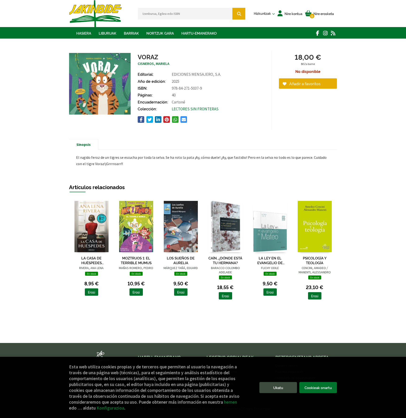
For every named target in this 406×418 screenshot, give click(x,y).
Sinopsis (83, 144)
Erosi (91, 292)
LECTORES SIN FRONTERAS (195, 108)
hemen (230, 402)
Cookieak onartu (318, 387)
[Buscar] (238, 14)
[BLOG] (333, 33)
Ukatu (278, 387)
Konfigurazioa (110, 408)
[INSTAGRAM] (325, 33)
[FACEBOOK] (317, 33)
